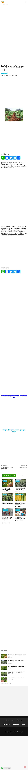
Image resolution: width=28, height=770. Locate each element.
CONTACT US (6, 724)
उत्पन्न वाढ (5, 73)
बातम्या (2, 73)
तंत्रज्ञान (23, 724)
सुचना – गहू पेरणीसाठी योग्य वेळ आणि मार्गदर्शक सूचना (16, 666)
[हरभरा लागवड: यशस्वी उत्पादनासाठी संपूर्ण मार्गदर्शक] (7, 497)
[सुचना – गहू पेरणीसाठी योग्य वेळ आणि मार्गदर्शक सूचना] (4, 668)
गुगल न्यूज (22, 430)
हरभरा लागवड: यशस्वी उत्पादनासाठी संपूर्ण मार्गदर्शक (16, 672)
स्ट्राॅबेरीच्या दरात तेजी (23, 467)
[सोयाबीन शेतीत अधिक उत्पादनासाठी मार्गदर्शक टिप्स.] (4, 679)
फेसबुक (5, 430)
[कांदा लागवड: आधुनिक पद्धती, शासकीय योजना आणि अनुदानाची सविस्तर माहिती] (20, 483)
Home (7, 720)
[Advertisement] (14, 20)
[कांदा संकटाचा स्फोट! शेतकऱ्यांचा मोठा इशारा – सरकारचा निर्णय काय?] (7, 483)
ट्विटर (9, 430)
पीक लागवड (19, 720)
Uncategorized (19, 494)
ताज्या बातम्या (5, 509)
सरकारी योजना (16, 724)
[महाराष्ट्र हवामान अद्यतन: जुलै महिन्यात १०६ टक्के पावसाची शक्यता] (7, 512)
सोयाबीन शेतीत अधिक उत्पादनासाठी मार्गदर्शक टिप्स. (16, 678)
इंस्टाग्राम (17, 430)
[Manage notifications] (25, 767)
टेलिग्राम (14, 431)
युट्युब (12, 430)
